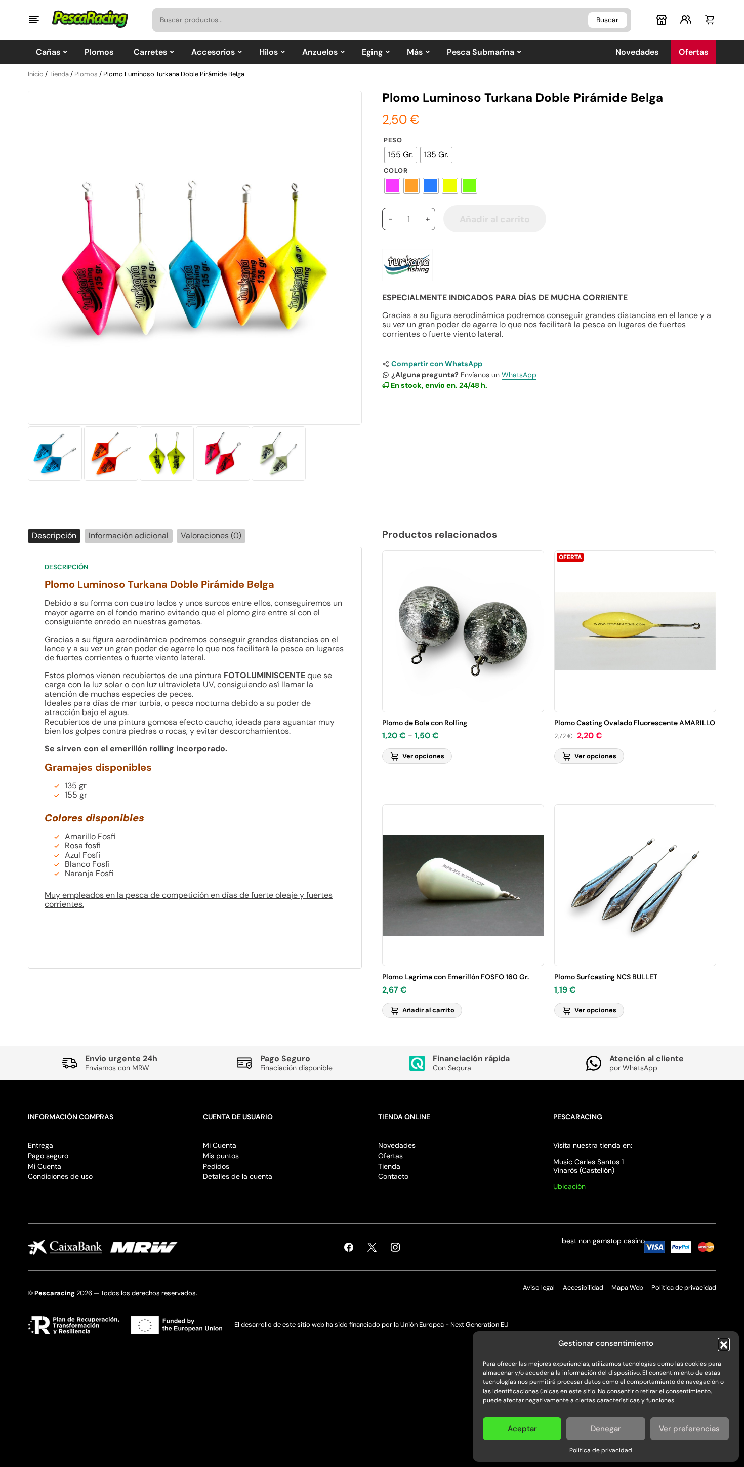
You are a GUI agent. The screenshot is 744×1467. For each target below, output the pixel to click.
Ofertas (390, 1155)
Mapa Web (627, 1287)
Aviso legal (539, 1287)
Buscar (607, 19)
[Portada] (90, 17)
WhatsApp (519, 374)
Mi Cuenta (44, 1166)
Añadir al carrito (495, 219)
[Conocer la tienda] (661, 21)
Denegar (606, 1428)
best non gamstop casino (603, 1241)
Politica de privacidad (600, 1450)
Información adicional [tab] (129, 535)
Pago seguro (48, 1155)
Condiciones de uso (60, 1176)
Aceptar (522, 1428)
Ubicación (569, 1186)
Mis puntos (221, 1155)
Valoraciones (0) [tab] (211, 535)
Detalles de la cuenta (237, 1176)
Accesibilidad (583, 1287)
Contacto (393, 1176)
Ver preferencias (689, 1428)
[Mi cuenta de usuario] (686, 21)
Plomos (86, 74)
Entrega (40, 1145)
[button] (724, 1344)
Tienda (59, 74)
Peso (393, 140)
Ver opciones (423, 755)
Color (396, 171)
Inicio (36, 74)
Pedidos (216, 1166)
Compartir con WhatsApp (436, 363)
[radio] (401, 155)
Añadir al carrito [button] (428, 1010)
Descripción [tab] (54, 535)
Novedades (397, 1145)
